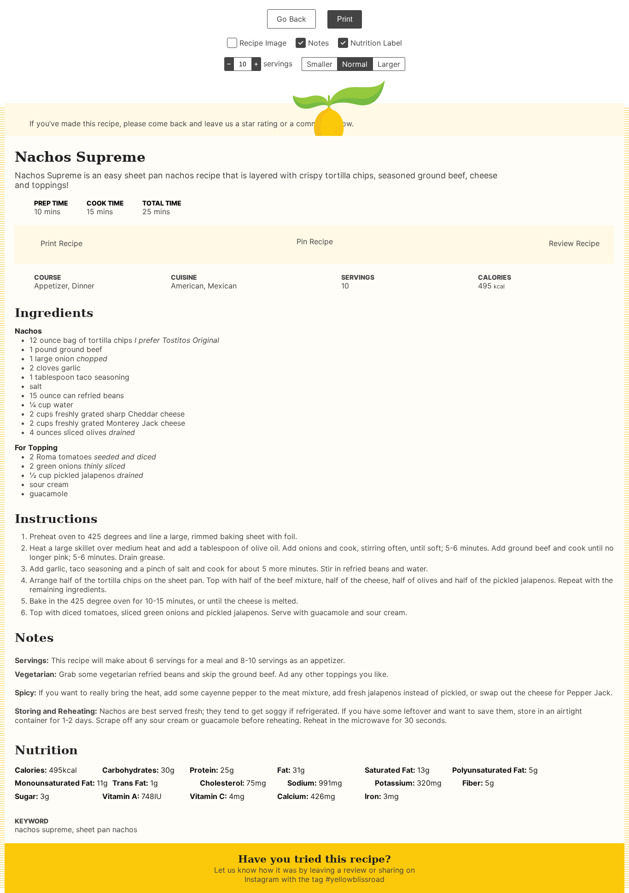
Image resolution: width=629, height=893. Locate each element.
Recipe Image (262, 42)
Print (344, 19)
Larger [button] (389, 64)
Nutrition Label (376, 42)
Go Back (291, 19)
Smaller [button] (319, 64)
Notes (318, 42)
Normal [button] (354, 64)
